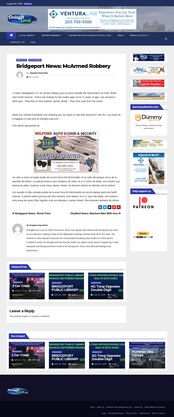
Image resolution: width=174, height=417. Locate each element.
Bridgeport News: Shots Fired (33, 213)
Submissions (144, 413)
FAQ (33, 42)
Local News (26, 35)
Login (104, 413)
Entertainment (51, 35)
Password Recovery (116, 413)
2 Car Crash (21, 286)
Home (92, 407)
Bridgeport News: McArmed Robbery (63, 66)
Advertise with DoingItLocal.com (90, 35)
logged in (26, 316)
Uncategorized (35, 60)
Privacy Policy (139, 35)
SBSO (120, 35)
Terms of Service (158, 413)
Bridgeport (21, 60)
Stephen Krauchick (39, 73)
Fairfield (136, 348)
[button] (166, 39)
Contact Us (17, 42)
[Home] (11, 35)
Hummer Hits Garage (142, 353)
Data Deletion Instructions (155, 407)
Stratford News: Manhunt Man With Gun (94, 213)
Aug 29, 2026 (21, 291)
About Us (100, 407)
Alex (73, 295)
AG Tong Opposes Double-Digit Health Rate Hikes (105, 289)
